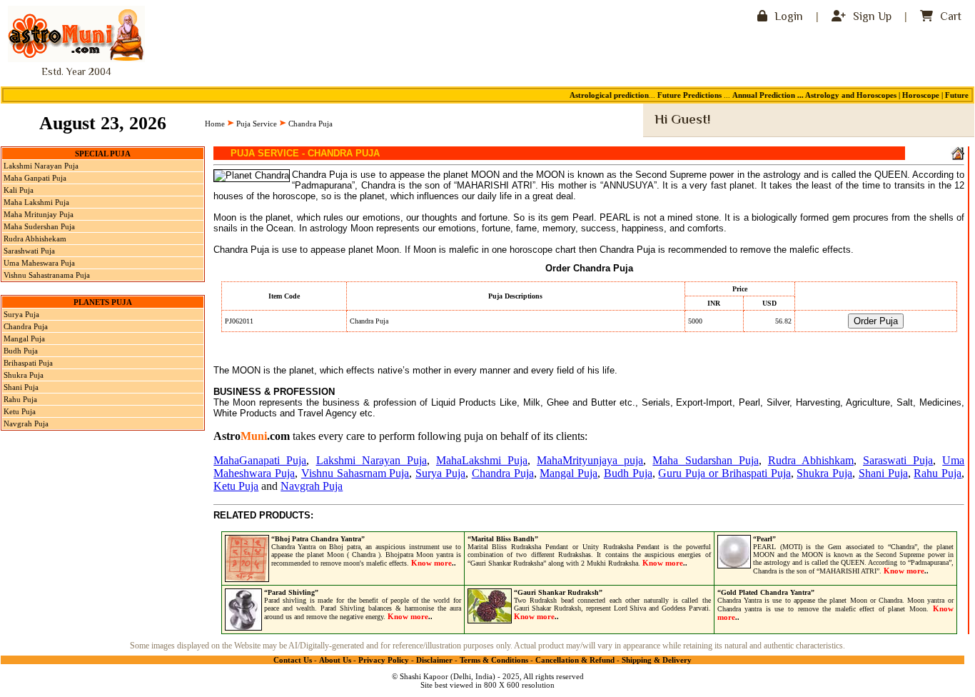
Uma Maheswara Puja (39, 263)
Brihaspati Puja (28, 362)
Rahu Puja (20, 399)
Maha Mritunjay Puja (39, 214)
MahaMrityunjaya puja (590, 460)
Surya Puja (21, 314)
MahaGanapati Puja (259, 460)
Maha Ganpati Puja (35, 178)
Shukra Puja (24, 375)
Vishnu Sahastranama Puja (47, 275)
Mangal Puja (24, 338)
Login (787, 17)
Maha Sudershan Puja (39, 226)
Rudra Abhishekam (35, 238)
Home (215, 123)
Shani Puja (21, 387)
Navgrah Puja (26, 423)
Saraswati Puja (898, 460)
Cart (949, 17)
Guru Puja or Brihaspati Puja (724, 473)
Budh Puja (21, 350)
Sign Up (870, 17)
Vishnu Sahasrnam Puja (355, 473)
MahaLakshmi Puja (481, 460)
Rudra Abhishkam (811, 460)
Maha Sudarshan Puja (705, 460)
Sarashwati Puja (29, 250)
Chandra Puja (26, 326)
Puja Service (256, 123)
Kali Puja (19, 190)
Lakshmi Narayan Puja (41, 165)
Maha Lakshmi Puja (36, 202)
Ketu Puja (20, 411)
